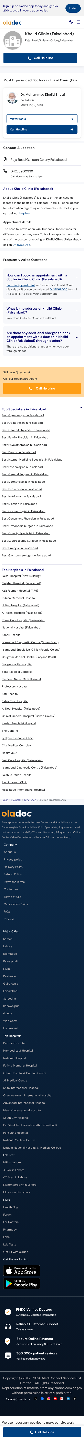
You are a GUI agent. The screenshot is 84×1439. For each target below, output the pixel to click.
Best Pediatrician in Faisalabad (22, 489)
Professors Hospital (14, 686)
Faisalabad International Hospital (23, 789)
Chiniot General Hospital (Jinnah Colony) (28, 716)
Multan (7, 968)
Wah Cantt (10, 1021)
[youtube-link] (55, 1399)
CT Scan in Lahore (15, 1177)
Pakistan (16, 800)
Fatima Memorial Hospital (20, 1065)
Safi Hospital (10, 694)
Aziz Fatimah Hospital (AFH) (20, 590)
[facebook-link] (42, 1399)
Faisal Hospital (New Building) (21, 576)
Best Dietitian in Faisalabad (19, 504)
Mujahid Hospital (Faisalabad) (21, 583)
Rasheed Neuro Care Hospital (21, 679)
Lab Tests (9, 1244)
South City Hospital (16, 1118)
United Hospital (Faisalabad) (20, 605)
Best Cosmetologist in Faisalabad (23, 511)
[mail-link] (62, 1399)
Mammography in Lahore (19, 1185)
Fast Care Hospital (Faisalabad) (22, 760)
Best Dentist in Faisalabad (19, 452)
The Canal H (10, 731)
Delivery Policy (13, 867)
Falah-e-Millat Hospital (17, 775)
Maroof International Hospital (22, 1110)
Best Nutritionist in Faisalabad (21, 496)
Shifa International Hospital (21, 1088)
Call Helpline (43, 58)
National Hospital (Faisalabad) (21, 627)
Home (5, 800)
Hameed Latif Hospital (18, 1050)
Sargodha (9, 998)
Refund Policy (13, 874)
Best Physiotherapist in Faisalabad (24, 445)
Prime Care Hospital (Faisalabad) (23, 620)
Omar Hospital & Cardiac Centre (24, 1073)
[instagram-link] (48, 1399)
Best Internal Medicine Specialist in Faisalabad (32, 459)
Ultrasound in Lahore (16, 1192)
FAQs (7, 911)
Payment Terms (14, 882)
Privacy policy (13, 859)
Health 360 (9, 753)
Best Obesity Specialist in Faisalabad (26, 533)
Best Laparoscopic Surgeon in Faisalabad (29, 540)
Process (9, 919)
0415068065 (21, 245)
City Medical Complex (16, 745)
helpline (24, 213)
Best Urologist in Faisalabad (20, 548)
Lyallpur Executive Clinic (17, 738)
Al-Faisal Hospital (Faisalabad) (22, 613)
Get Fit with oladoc (15, 1252)
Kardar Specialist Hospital (19, 723)
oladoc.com (63, 1388)
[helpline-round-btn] (70, 22)
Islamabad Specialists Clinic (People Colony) (31, 649)
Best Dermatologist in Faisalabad (23, 481)
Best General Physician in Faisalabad (26, 430)
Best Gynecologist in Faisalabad (23, 415)
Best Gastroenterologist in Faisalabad (26, 555)
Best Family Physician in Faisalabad (25, 437)
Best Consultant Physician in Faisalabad (28, 518)
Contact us (11, 889)
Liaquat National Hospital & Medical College (32, 1147)
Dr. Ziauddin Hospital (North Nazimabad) (30, 1125)
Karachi (8, 939)
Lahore (7, 946)
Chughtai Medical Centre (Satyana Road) (29, 657)
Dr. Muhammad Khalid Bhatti (43, 94)
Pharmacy (10, 1229)
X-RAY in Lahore (13, 1170)
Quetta (7, 1013)
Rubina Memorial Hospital (18, 598)
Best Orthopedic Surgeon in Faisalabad (27, 526)
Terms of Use (12, 897)
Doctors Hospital (14, 1043)
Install (73, 8)
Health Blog (10, 1207)
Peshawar (9, 976)
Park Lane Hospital (15, 1132)
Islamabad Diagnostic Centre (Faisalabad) (29, 767)
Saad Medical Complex (17, 672)
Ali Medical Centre (15, 1080)
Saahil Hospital (11, 635)
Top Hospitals (12, 1036)
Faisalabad (30, 800)
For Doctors (11, 1222)
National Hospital (14, 1058)
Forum (7, 1214)
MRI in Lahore (12, 1162)
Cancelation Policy (16, 904)
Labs (6, 1237)
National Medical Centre (19, 1140)
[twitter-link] (35, 1399)
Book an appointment (21, 285)
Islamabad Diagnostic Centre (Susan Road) (30, 642)
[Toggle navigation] (78, 22)
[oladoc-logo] (12, 22)
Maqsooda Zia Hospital (17, 664)
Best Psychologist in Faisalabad (22, 467)
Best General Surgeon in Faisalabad (25, 474)
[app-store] (21, 1271)
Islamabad (10, 954)
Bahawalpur (11, 1006)
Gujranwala (10, 983)
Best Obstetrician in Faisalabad (22, 423)
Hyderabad (10, 1028)
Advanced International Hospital (24, 1103)
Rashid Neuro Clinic (14, 782)
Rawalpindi (10, 961)
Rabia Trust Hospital (15, 701)
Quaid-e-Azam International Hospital (27, 1095)
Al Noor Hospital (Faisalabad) (21, 708)
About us (10, 852)
